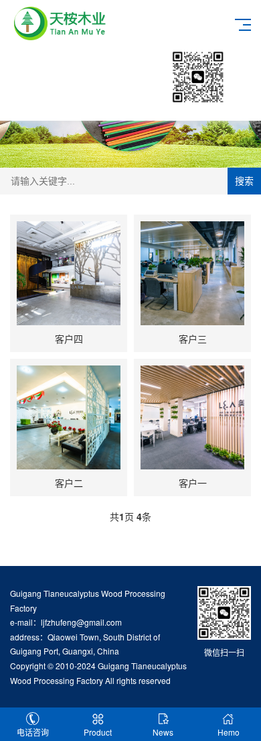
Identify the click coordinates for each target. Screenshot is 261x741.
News (163, 732)
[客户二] (68, 417)
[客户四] (68, 273)
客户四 (69, 338)
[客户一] (192, 417)
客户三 (193, 338)
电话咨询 (33, 732)
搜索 (244, 181)
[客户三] (192, 273)
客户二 (69, 483)
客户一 (193, 483)
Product (98, 732)
